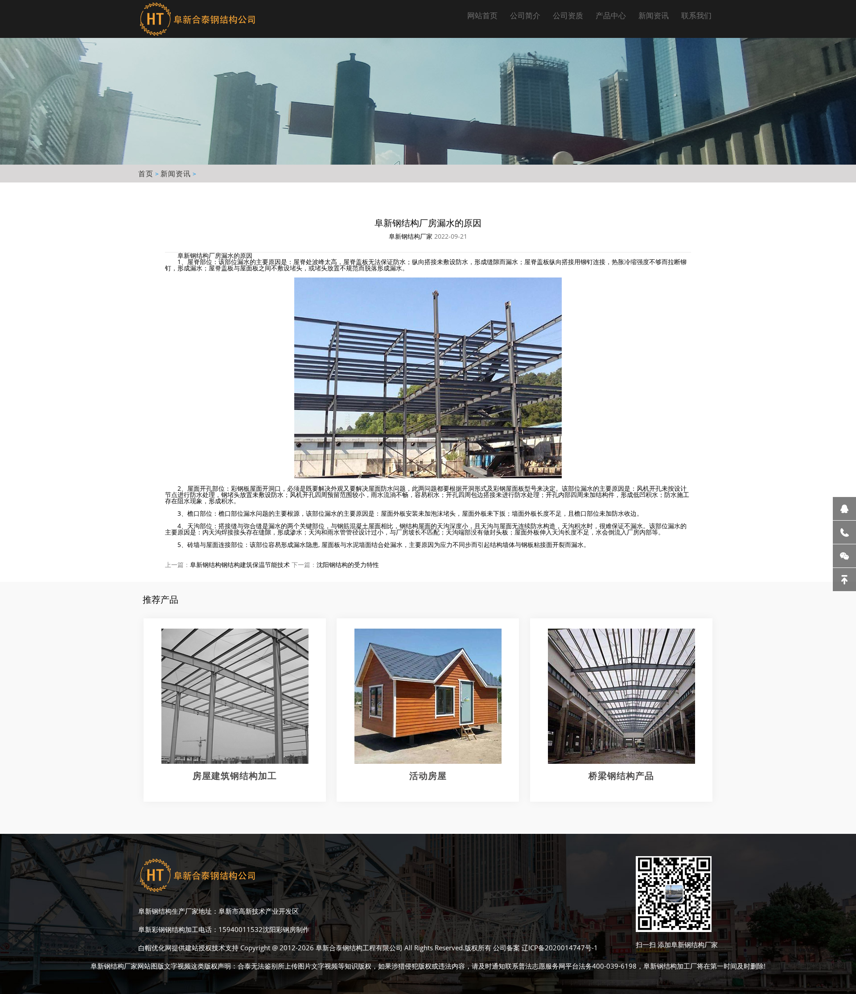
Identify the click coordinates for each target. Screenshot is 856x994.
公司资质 (568, 15)
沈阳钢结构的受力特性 (348, 564)
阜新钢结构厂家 (410, 236)
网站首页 (482, 15)
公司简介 (525, 15)
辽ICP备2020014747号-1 (560, 947)
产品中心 (611, 15)
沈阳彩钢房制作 (286, 929)
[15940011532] (844, 532)
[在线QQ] (844, 508)
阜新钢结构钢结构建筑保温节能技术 (240, 564)
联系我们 (696, 15)
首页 (145, 173)
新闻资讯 (653, 15)
